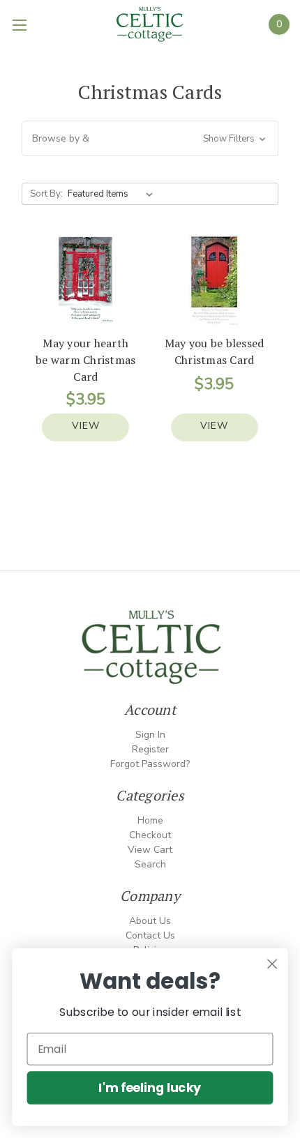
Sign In (150, 734)
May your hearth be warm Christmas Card (85, 359)
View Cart (150, 849)
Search (150, 864)
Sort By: (46, 194)
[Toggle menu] (21, 24)
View (86, 425)
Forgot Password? (150, 764)
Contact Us (150, 935)
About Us (150, 920)
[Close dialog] (272, 964)
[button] (150, 139)
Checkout (150, 835)
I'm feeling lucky (149, 1087)
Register (150, 749)
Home (150, 820)
